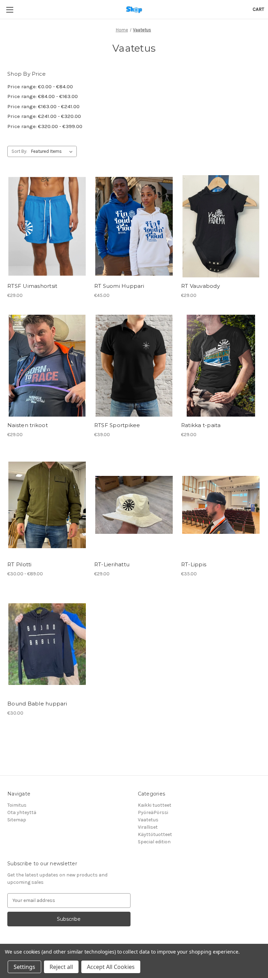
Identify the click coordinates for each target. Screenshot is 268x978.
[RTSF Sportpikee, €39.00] (134, 366)
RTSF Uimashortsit (32, 286)
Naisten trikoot (27, 425)
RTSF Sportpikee (117, 425)
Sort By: (19, 151)
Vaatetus (148, 820)
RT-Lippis (193, 564)
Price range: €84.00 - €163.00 (42, 96)
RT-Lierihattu (111, 564)
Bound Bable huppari (37, 703)
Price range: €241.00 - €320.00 (44, 116)
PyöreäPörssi (153, 812)
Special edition (154, 842)
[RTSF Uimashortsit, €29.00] (47, 226)
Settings (24, 967)
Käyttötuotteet (155, 834)
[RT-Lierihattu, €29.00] (134, 505)
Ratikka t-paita (201, 425)
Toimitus (17, 805)
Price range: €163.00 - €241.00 (43, 106)
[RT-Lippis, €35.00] (221, 505)
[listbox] (53, 151)
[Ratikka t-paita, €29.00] (221, 366)
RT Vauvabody (200, 286)
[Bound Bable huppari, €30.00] (47, 644)
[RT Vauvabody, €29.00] (221, 226)
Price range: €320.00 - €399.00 (44, 126)
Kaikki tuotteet (154, 805)
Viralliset (148, 827)
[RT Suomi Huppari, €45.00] (134, 226)
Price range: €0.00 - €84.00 (40, 86)
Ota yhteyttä (21, 812)
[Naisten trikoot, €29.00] (47, 366)
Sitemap (16, 820)
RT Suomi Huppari (119, 286)
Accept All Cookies (111, 967)
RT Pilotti (19, 564)
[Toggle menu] (9, 9)
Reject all (61, 967)
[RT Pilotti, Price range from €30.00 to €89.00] (47, 505)
